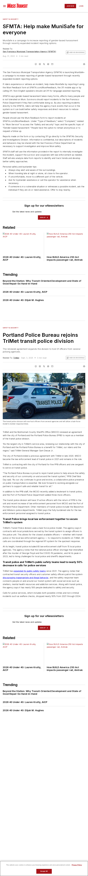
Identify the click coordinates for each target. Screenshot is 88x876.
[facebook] (36, 64)
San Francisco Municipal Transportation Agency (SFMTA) (29, 51)
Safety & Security (10, 19)
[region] (44, 868)
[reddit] (48, 64)
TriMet (16, 358)
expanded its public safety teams (30, 571)
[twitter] (44, 64)
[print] (84, 64)
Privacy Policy (77, 865)
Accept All (44, 871)
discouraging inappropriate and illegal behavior (25, 577)
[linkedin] (40, 64)
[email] (52, 64)
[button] (4, 6)
